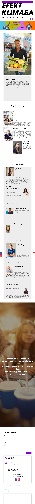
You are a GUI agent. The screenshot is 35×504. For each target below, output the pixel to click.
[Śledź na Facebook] (30, 19)
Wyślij (28, 452)
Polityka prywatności (6, 489)
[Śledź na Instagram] (32, 19)
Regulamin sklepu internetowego (8, 491)
